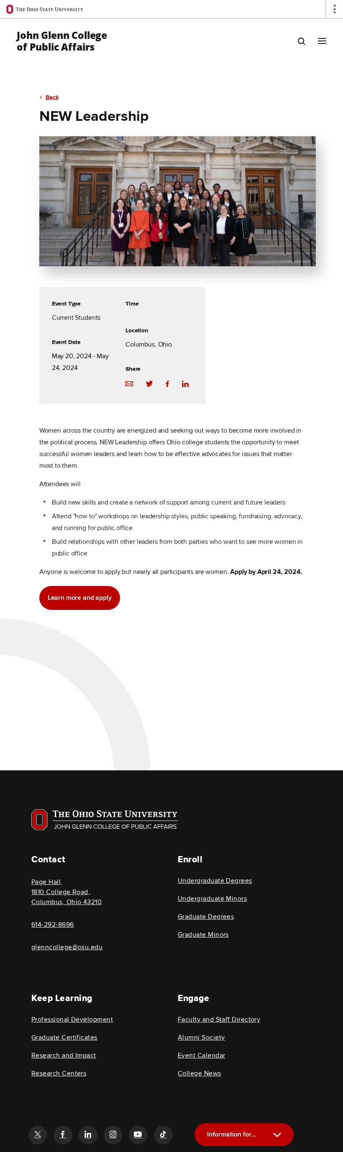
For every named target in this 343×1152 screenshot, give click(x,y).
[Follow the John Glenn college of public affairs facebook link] (62, 1135)
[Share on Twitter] (149, 383)
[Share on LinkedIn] (185, 383)
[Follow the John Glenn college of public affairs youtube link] (138, 1135)
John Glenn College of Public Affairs (62, 41)
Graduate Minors (203, 934)
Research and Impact (63, 1055)
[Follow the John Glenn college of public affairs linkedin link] (88, 1135)
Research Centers (58, 1073)
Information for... (231, 1134)
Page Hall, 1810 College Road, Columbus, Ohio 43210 (66, 892)
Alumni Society (201, 1037)
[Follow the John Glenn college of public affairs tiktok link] (163, 1135)
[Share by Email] (129, 383)
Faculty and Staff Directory (219, 1019)
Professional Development (72, 1019)
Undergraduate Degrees (215, 881)
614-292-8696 (52, 924)
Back (52, 97)
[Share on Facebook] (167, 383)
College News (199, 1073)
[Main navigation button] (322, 41)
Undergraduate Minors (212, 899)
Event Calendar (201, 1055)
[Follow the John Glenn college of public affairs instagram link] (113, 1135)
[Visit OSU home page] (104, 819)
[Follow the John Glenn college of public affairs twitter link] (37, 1135)
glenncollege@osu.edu (66, 947)
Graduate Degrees (206, 916)
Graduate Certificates (64, 1037)
